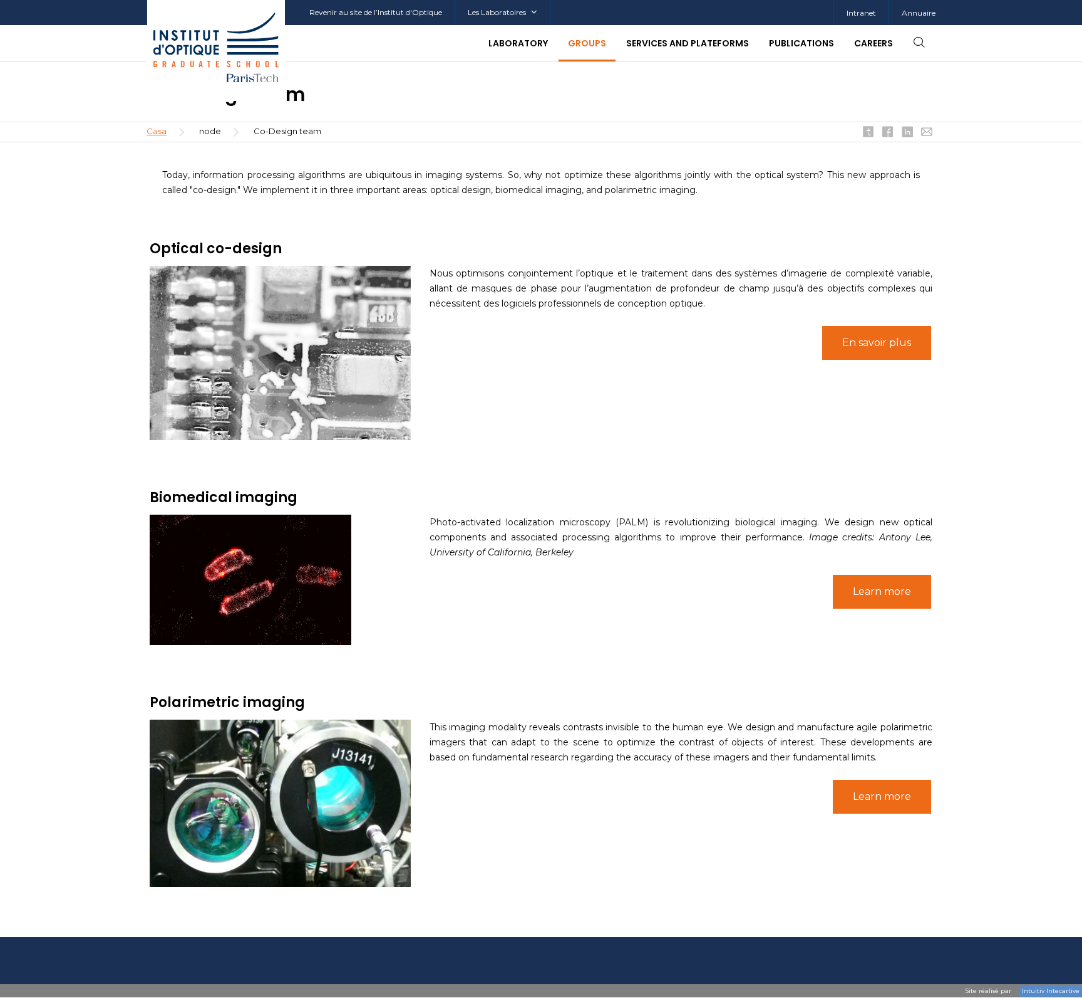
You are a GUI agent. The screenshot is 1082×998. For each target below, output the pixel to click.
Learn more (882, 591)
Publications (801, 43)
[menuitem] (861, 13)
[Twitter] (868, 133)
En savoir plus (876, 343)
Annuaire (918, 13)
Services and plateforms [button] (687, 43)
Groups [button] (587, 43)
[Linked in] (907, 133)
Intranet (861, 13)
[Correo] (926, 133)
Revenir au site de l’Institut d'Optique (375, 12)
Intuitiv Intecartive (1050, 991)
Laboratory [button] (518, 43)
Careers (873, 43)
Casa (157, 131)
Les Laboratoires (497, 12)
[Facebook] (888, 133)
